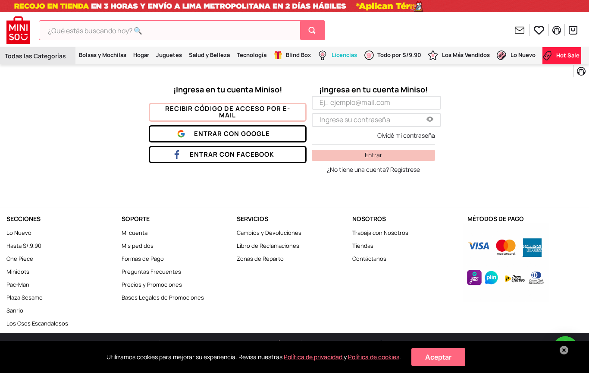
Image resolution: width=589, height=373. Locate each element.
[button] (429, 120)
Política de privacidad (314, 357)
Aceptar (438, 357)
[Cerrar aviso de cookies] (564, 350)
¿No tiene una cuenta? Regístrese (373, 169)
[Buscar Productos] (314, 30)
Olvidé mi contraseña (406, 135)
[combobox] (182, 30)
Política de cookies (373, 357)
